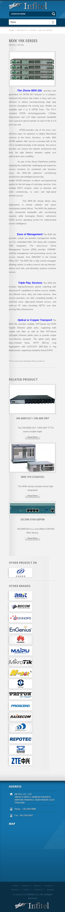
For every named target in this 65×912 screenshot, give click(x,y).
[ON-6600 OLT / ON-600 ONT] (32, 422)
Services (15, 890)
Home (12, 30)
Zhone (33, 30)
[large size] (32, 68)
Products (22, 30)
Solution (37, 886)
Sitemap (50, 890)
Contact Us (38, 890)
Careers (26, 890)
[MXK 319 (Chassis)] (32, 481)
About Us (26, 886)
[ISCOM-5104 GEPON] (32, 523)
